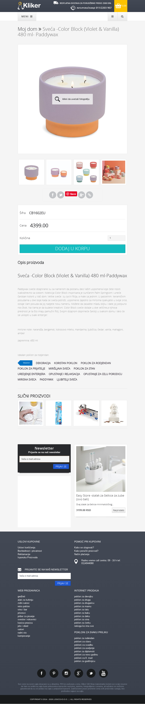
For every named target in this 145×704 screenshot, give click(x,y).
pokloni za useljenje (84, 648)
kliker (29, 6)
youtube (103, 673)
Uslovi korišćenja (26, 547)
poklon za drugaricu (84, 603)
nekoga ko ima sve (84, 626)
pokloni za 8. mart (83, 658)
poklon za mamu (82, 606)
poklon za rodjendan (96, 363)
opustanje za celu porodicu (102, 374)
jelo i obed (23, 626)
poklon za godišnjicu (84, 661)
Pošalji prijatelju (81, 194)
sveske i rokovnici (27, 619)
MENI (25, 16)
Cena (23, 225)
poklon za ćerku (82, 622)
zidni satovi (23, 603)
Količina (25, 238)
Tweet (60, 194)
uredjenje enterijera (31, 374)
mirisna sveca (27, 379)
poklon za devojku (83, 596)
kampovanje (24, 636)
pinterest (54, 673)
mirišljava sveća (59, 368)
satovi (21, 629)
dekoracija (43, 363)
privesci (22, 613)
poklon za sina (81, 619)
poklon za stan (84, 368)
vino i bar (22, 609)
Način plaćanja (81, 554)
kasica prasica (25, 622)
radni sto (22, 632)
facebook (41, 673)
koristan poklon (65, 363)
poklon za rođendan (84, 638)
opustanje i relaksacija (64, 374)
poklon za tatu (81, 609)
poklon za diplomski (84, 651)
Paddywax (46, 379)
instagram (66, 673)
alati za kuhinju (25, 600)
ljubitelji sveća (67, 379)
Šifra (23, 213)
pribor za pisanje (26, 616)
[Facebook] (52, 194)
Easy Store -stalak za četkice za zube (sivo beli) (100, 497)
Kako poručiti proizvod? (86, 551)
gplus (78, 673)
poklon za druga (82, 600)
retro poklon (24, 606)
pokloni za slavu (82, 641)
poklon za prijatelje (31, 368)
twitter (91, 673)
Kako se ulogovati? (84, 547)
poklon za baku (82, 613)
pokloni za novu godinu (86, 654)
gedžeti (21, 596)
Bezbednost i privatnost (30, 551)
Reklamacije (24, 554)
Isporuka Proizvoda (27, 557)
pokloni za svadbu (83, 645)
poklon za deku (82, 616)
